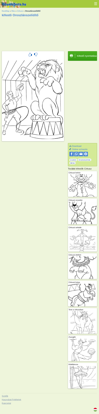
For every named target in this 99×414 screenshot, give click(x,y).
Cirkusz (20, 11)
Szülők (5, 396)
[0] (35, 54)
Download (76, 146)
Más (13, 11)
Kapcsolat (6, 403)
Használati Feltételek (11, 400)
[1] (30, 54)
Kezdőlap (5, 11)
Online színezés (80, 149)
